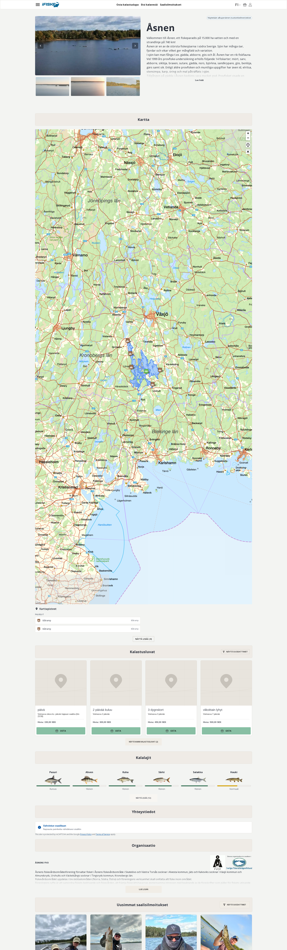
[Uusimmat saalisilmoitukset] (143, 905)
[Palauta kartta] (248, 144)
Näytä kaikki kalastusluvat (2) (143, 741)
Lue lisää (199, 80)
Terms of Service (103, 834)
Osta (63, 730)
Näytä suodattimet (237, 651)
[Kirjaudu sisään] (250, 5)
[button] (130, 353)
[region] (88, 45)
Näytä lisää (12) (143, 798)
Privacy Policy (86, 834)
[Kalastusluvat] (143, 652)
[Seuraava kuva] (135, 46)
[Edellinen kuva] (41, 46)
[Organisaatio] (143, 845)
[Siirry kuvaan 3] (123, 86)
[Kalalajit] (143, 758)
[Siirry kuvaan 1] (52, 86)
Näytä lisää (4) (143, 638)
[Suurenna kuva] (88, 45)
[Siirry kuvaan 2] (88, 86)
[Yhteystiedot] (143, 812)
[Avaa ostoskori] (245, 5)
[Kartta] (143, 119)
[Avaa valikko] (37, 4)
